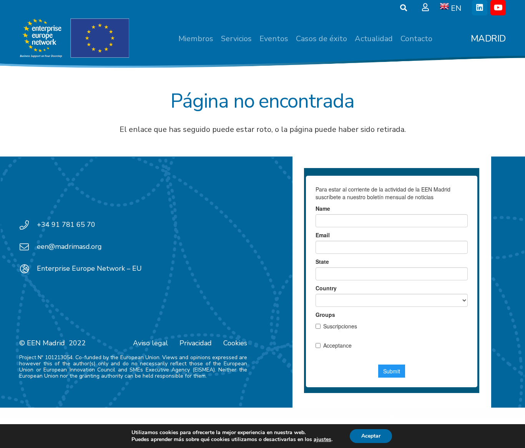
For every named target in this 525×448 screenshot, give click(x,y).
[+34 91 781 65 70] (28, 225)
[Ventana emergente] (425, 7)
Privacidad (195, 343)
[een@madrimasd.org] (28, 246)
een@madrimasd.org (69, 246)
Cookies (235, 343)
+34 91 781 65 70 (66, 224)
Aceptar (370, 436)
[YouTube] (498, 7)
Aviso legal (150, 343)
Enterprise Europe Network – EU (89, 268)
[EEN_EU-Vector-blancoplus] (74, 38)
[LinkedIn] (479, 7)
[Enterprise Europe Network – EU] (28, 268)
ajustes (322, 439)
